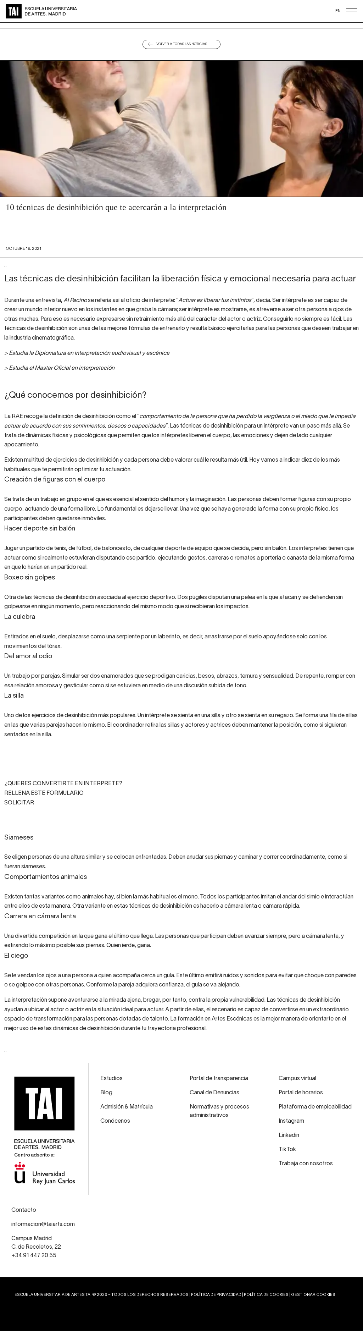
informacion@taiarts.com (43, 1224)
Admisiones (151, 32)
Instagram (291, 1121)
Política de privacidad (216, 1295)
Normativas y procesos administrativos (219, 1111)
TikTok (287, 1149)
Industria (333, 32)
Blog (106, 1092)
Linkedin (289, 1135)
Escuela (272, 32)
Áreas (30, 32)
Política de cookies (266, 1295)
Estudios (111, 1078)
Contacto (23, 1210)
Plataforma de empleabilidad (315, 1107)
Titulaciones (91, 32)
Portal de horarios (301, 1092)
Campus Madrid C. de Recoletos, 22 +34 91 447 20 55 (36, 1247)
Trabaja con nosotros (306, 1163)
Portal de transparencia (219, 1078)
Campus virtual (297, 1078)
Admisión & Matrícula (126, 1107)
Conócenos (212, 32)
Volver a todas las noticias (181, 44)
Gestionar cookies (313, 1295)
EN (338, 11)
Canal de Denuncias (214, 1092)
